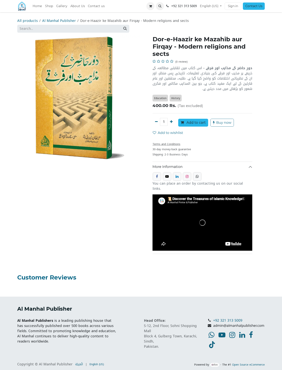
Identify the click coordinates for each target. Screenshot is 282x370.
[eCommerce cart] (150, 6)
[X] (167, 176)
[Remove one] (156, 122)
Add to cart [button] (196, 122)
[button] (160, 6)
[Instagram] (187, 176)
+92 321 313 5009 (227, 320)
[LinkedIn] (177, 176)
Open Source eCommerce (248, 364)
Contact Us (253, 6)
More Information (168, 167)
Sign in (233, 6)
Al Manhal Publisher (59, 20)
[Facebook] (157, 176)
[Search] (125, 29)
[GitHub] (197, 176)
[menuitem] (37, 6)
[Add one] (171, 122)
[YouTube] (212, 344)
